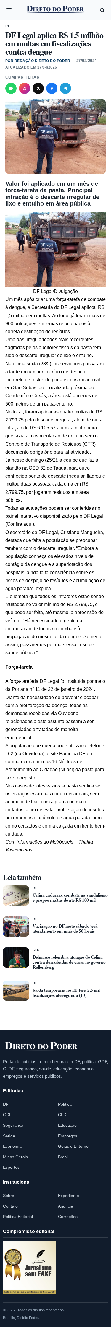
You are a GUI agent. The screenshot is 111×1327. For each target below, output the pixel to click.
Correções (68, 1216)
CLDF (37, 950)
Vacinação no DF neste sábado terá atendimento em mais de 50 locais (65, 928)
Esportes (11, 1167)
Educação (67, 1125)
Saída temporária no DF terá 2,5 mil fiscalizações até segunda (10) (66, 992)
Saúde (9, 1136)
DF (7, 25)
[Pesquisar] (102, 10)
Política (65, 1104)
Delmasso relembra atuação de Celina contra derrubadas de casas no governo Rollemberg (69, 962)
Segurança (13, 1125)
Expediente (68, 1195)
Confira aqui (20, 524)
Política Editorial (18, 1216)
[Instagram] (24, 88)
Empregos (67, 1136)
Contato (10, 1206)
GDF (7, 1114)
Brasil (63, 1157)
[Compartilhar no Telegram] (65, 88)
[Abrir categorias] (9, 10)
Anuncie (65, 1206)
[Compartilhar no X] (38, 88)
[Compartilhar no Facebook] (51, 88)
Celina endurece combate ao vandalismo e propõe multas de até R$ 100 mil (70, 897)
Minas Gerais (15, 1157)
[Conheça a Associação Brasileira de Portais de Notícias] (29, 1267)
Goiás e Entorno (73, 1146)
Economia (12, 1146)
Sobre (8, 1195)
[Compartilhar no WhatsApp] (11, 88)
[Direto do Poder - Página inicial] (41, 1047)
